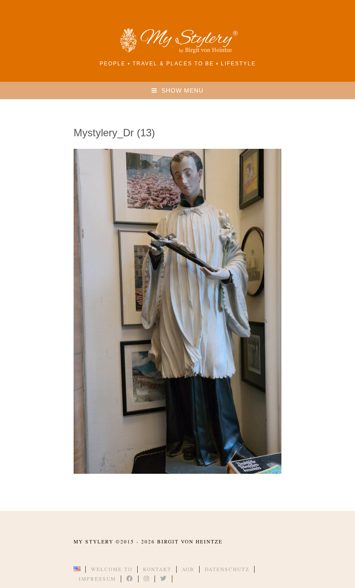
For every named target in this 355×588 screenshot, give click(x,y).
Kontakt (157, 569)
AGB (188, 569)
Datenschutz (227, 569)
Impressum (97, 578)
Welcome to (111, 569)
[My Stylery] (177, 51)
